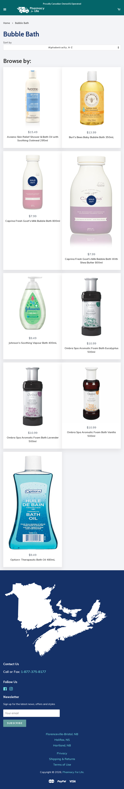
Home (6, 23)
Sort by (7, 42)
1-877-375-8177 (33, 672)
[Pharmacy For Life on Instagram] (11, 689)
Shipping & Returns (62, 759)
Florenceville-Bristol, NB (62, 734)
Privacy (62, 753)
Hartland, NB (62, 745)
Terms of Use (62, 764)
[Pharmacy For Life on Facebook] (5, 689)
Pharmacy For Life (73, 772)
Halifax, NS (62, 739)
